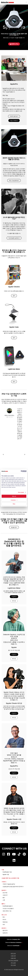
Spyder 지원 (6, 874)
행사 (4, 897)
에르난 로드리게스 (9, 415)
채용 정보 (5, 922)
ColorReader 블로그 (8, 906)
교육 (4, 900)
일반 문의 (5, 930)
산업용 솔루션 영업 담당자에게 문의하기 (13, 886)
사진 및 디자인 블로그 (8, 908)
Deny (14, 503)
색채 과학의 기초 (7, 911)
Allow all (14, 496)
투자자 (4, 919)
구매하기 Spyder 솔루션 (9, 884)
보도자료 (5, 892)
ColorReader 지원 (7, 872)
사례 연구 (5, 895)
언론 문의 (5, 933)
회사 (4, 917)
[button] (3, 454)
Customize (13, 500)
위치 (4, 924)
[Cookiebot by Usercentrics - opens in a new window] (21, 471)
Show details (21, 492)
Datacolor (13, 939)
